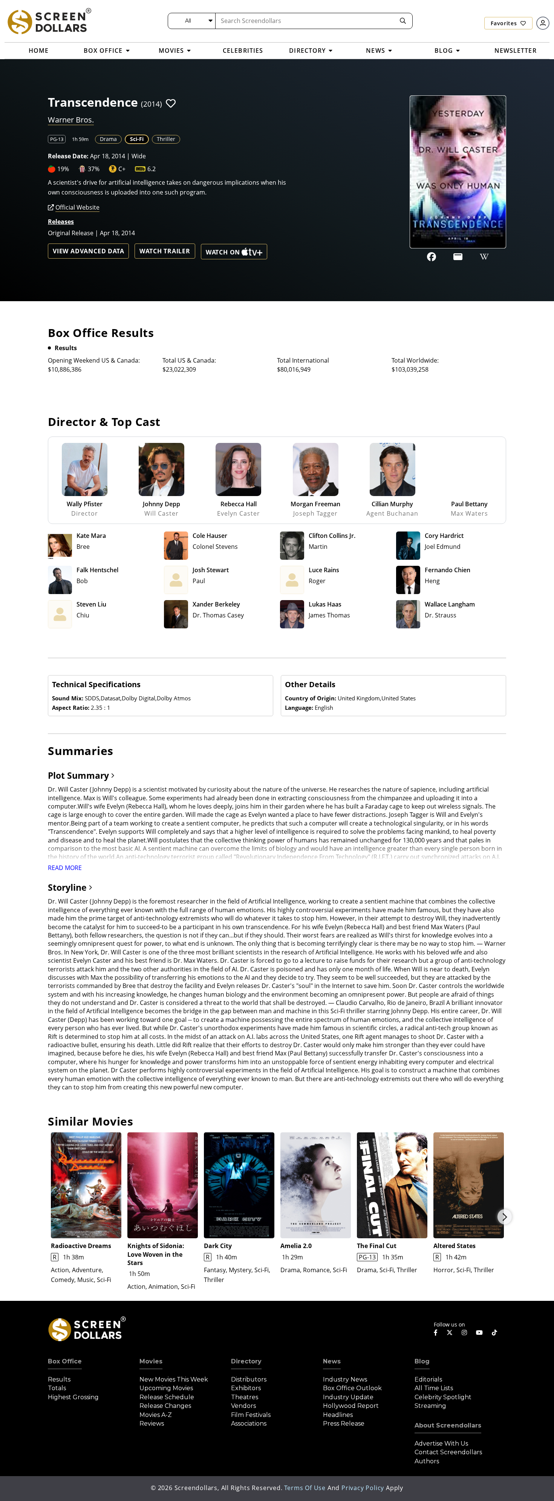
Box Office (65, 1361)
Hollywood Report (351, 1405)
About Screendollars (448, 1425)
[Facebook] (431, 256)
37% (93, 169)
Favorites (505, 23)
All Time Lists (434, 1388)
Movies (150, 1361)
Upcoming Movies (166, 1388)
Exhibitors (246, 1388)
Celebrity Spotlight (443, 1397)
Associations (248, 1423)
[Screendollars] (49, 21)
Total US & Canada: (189, 360)
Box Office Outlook (352, 1388)
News (332, 1361)
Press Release (343, 1423)
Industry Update (348, 1397)
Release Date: (68, 156)
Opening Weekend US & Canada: (94, 360)
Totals (57, 1388)
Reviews (151, 1423)
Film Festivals (251, 1414)
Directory (246, 1361)
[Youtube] (479, 1332)
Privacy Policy (362, 1488)
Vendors (243, 1405)
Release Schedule (166, 1397)
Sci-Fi (137, 138)
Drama (108, 138)
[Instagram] (464, 1332)
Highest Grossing (73, 1397)
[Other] (457, 256)
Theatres (244, 1397)
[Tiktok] (494, 1332)
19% (63, 169)
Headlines (338, 1414)
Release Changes (165, 1405)
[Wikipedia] (484, 256)
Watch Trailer (164, 251)
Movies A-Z (155, 1414)
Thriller (166, 138)
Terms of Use (305, 1488)
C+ (121, 169)
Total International (303, 360)
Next (504, 1216)
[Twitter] (450, 1332)
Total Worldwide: (415, 360)
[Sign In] (542, 23)
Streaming (430, 1405)
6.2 (151, 169)
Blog (422, 1361)
